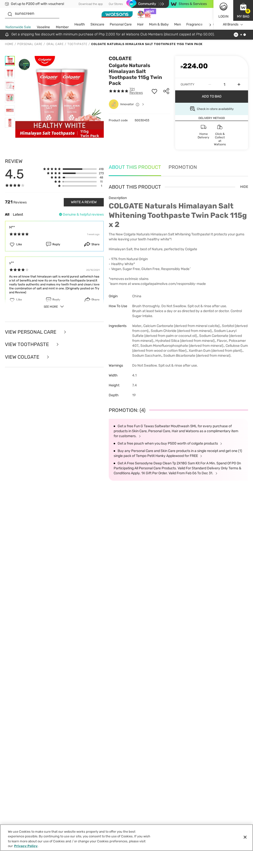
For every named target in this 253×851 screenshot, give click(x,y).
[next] (210, 25)
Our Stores (116, 4)
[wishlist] (154, 91)
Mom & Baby (159, 24)
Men (177, 24)
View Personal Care (31, 332)
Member (62, 27)
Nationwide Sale (18, 27)
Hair (140, 24)
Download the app (91, 4)
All (7, 214)
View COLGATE (23, 357)
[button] (243, 10)
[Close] (245, 837)
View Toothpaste (27, 344)
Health (79, 24)
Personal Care (121, 24)
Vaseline (43, 27)
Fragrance (194, 24)
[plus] (239, 84)
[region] (126, 837)
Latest (18, 214)
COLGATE (120, 58)
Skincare (97, 24)
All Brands (230, 24)
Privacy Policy (26, 846)
